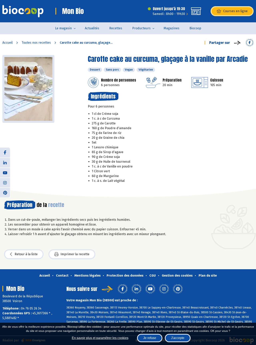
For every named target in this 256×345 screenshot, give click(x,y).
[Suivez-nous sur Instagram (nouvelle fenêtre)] (5, 182)
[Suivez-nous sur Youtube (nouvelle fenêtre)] (5, 172)
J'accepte (177, 338)
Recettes (115, 28)
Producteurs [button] (141, 28)
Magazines (171, 28)
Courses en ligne (235, 11)
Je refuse (149, 338)
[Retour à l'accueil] (22, 11)
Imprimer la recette (74, 254)
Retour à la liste (26, 254)
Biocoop (195, 28)
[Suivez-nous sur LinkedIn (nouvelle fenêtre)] (5, 163)
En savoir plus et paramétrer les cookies (100, 338)
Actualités (92, 28)
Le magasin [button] (63, 28)
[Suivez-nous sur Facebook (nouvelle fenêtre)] (5, 153)
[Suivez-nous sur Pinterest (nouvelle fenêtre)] (5, 192)
